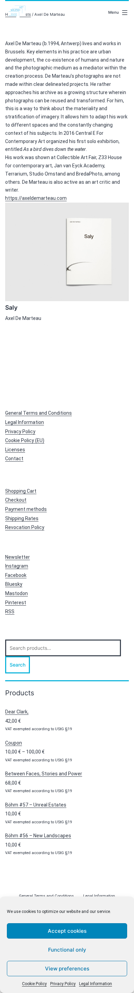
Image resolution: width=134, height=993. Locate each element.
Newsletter (17, 557)
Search (17, 665)
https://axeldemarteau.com (36, 198)
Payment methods (26, 509)
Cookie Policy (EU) (24, 440)
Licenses (15, 449)
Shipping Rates (21, 518)
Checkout (15, 500)
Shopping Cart (20, 491)
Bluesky (13, 584)
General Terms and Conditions (38, 413)
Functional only (67, 949)
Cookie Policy (34, 983)
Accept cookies (67, 931)
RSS (9, 611)
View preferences (67, 968)
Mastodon (16, 593)
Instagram (16, 566)
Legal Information (95, 983)
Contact (14, 458)
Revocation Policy (24, 527)
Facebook (15, 575)
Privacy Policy (63, 983)
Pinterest (15, 602)
